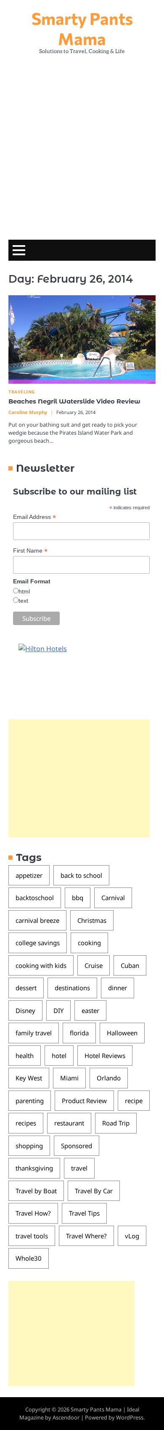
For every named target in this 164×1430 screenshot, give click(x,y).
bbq (77, 897)
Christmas (91, 920)
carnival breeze (37, 920)
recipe (134, 1100)
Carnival (113, 897)
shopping (29, 1145)
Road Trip (116, 1123)
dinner (117, 988)
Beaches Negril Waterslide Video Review (74, 401)
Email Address (34, 517)
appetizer (29, 875)
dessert (26, 988)
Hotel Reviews (105, 1055)
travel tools (32, 1236)
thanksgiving (34, 1168)
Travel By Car (94, 1191)
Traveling (21, 392)
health (25, 1055)
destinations (72, 988)
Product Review (84, 1100)
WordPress (129, 1417)
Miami (69, 1078)
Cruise (94, 965)
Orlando (109, 1078)
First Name (30, 551)
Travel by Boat (36, 1191)
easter (90, 1010)
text (23, 600)
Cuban (130, 965)
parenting (30, 1100)
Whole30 (29, 1258)
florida (79, 1033)
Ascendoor (66, 1417)
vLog (132, 1236)
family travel (34, 1033)
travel (79, 1168)
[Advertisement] (82, 145)
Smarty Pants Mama (82, 28)
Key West (29, 1078)
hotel (59, 1055)
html (24, 591)
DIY (58, 1010)
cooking (89, 942)
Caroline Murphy (27, 412)
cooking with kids (41, 965)
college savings (38, 942)
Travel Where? (86, 1236)
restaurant (69, 1123)
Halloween (122, 1033)
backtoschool (35, 897)
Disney (25, 1010)
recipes (26, 1123)
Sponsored (76, 1145)
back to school (81, 875)
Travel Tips (84, 1213)
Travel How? (33, 1213)
